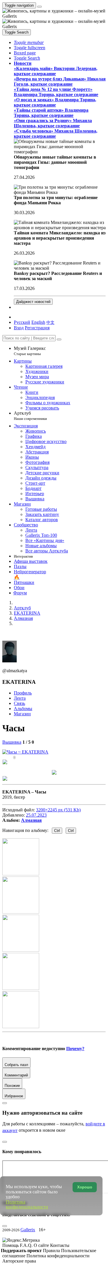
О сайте (42, 1245)
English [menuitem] (38, 322)
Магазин (22, 713)
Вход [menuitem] (19, 327)
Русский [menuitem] (22, 322)
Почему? (75, 1048)
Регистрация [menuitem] (37, 327)
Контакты (59, 1245)
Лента (20, 698)
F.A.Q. (27, 1245)
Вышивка (11, 742)
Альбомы (23, 708)
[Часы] (25, 751)
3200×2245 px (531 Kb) (58, 809)
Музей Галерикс (30, 351)
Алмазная (31, 820)
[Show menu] (39, 7)
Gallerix (27, 1229)
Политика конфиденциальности (58, 1255)
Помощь (11, 1245)
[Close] (59, 339)
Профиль (23, 692)
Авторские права (19, 1260)
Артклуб (30, 416)
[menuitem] (50, 322)
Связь (19, 703)
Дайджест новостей (33, 301)
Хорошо (84, 1187)
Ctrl (57, 830)
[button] (29, 42)
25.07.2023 (36, 815)
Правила (52, 1250)
